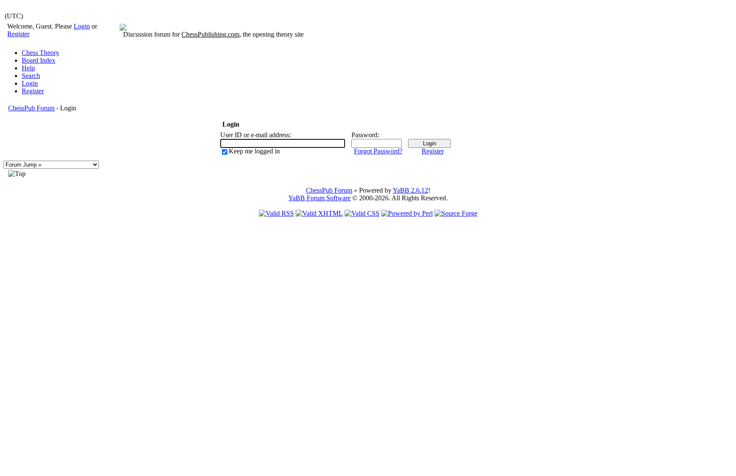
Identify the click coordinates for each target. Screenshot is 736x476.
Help (28, 68)
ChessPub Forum (31, 108)
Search (31, 75)
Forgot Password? (378, 151)
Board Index (38, 60)
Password (364, 134)
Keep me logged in (254, 151)
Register (18, 34)
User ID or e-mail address (254, 134)
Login (82, 26)
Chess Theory (40, 52)
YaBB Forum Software (319, 198)
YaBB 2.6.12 (410, 190)
